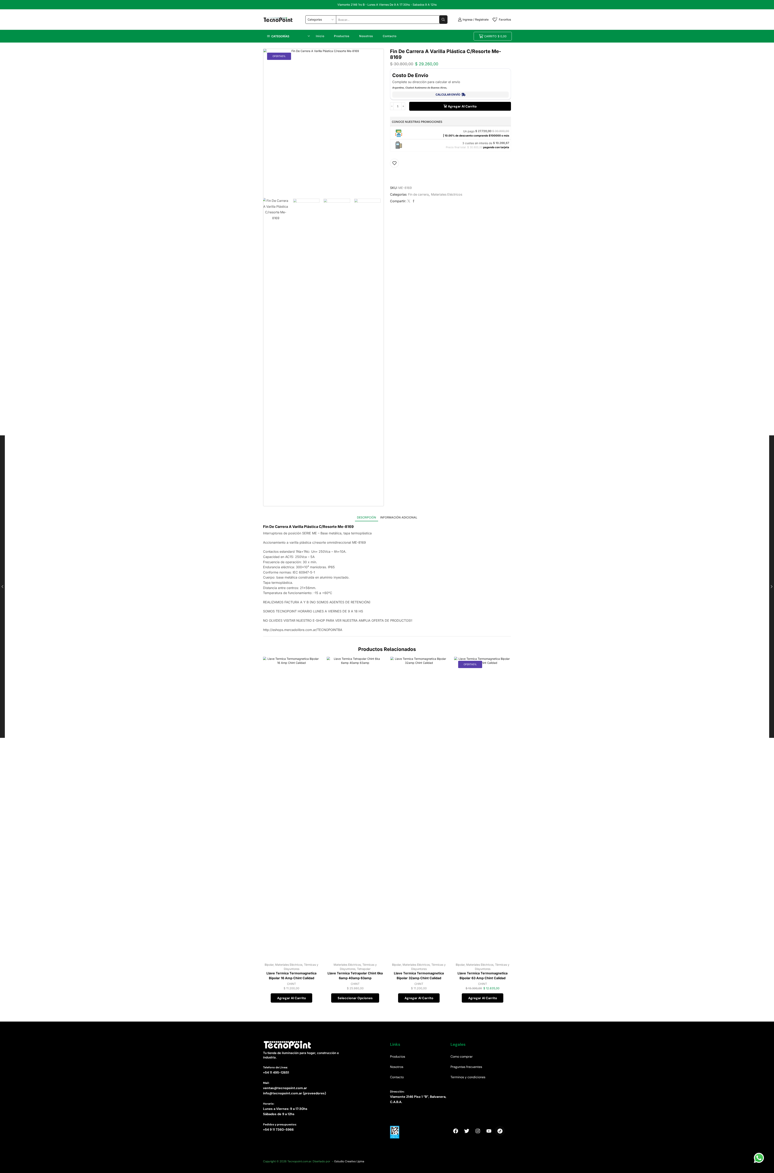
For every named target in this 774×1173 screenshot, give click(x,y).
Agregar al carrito (462, 106)
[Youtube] (489, 1131)
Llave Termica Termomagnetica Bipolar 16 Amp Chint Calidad (291, 975)
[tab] (366, 517)
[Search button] (443, 20)
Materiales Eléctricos (446, 194)
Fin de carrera (418, 194)
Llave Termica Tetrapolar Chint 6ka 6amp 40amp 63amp (355, 975)
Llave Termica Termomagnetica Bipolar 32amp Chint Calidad (419, 975)
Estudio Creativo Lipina (349, 1161)
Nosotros (366, 36)
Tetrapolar (363, 969)
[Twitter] (408, 201)
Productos (342, 36)
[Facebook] (413, 201)
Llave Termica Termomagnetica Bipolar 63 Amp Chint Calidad (483, 975)
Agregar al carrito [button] (312, 941)
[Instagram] (478, 1131)
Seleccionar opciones (376, 941)
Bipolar (269, 964)
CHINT (291, 983)
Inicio (320, 36)
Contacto (389, 36)
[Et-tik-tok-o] (500, 1131)
